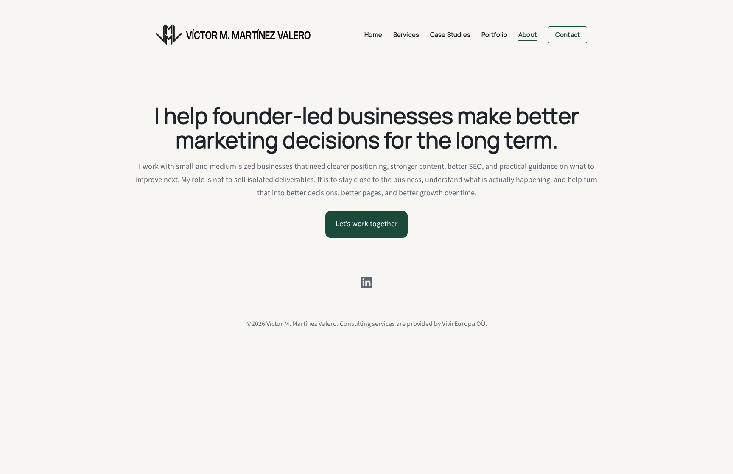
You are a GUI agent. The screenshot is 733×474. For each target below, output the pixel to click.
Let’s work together (366, 224)
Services (406, 34)
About (527, 34)
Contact (567, 34)
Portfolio (494, 34)
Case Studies (450, 34)
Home (373, 34)
